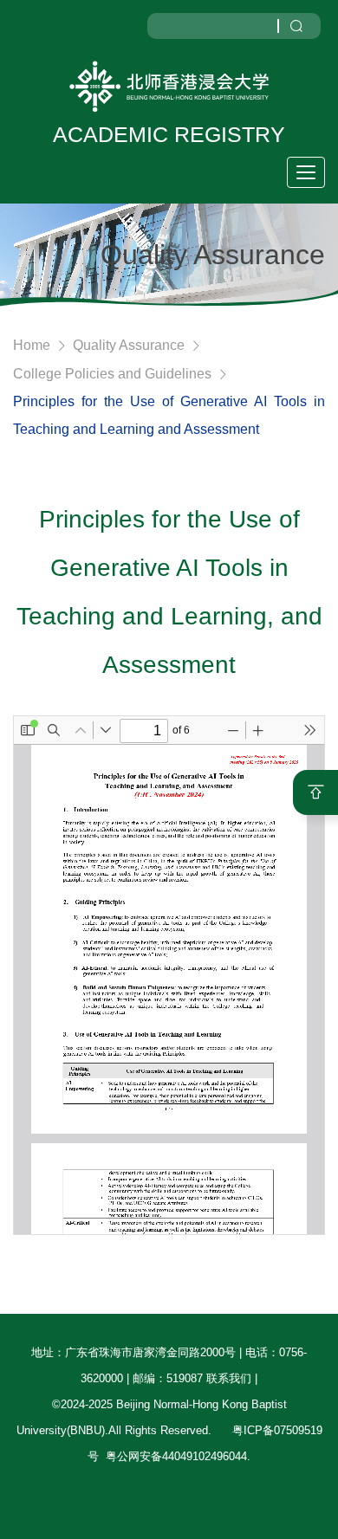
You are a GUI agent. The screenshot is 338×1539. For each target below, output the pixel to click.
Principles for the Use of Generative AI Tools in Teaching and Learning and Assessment (169, 415)
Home (31, 345)
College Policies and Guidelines (112, 373)
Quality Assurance (129, 345)
